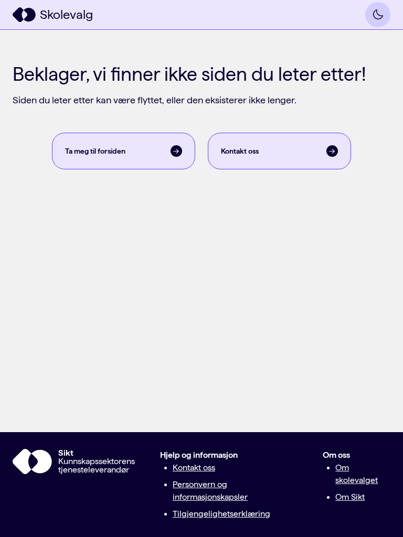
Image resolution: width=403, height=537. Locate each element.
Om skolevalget (356, 474)
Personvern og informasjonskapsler (210, 490)
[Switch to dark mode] (377, 14)
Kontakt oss (194, 467)
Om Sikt (350, 496)
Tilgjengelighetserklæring (221, 513)
